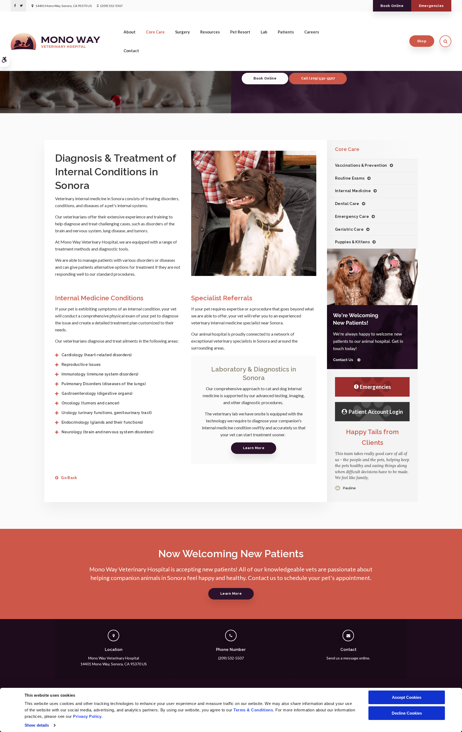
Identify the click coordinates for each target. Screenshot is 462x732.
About (130, 31)
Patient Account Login (375, 411)
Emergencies (431, 6)
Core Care (155, 31)
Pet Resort (240, 31)
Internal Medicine (353, 191)
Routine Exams (350, 178)
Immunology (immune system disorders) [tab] (99, 374)
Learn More (253, 448)
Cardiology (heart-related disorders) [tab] (96, 355)
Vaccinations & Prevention (361, 165)
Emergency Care (352, 216)
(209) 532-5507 (111, 6)
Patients (286, 31)
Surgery (182, 31)
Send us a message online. (348, 658)
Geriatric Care (349, 229)
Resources (210, 31)
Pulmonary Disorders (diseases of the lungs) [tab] (103, 384)
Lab (264, 31)
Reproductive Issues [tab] (81, 364)
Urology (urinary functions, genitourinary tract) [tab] (106, 413)
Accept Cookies (406, 697)
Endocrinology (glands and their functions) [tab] (102, 422)
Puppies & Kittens (352, 242)
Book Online (391, 6)
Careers (311, 31)
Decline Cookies (407, 713)
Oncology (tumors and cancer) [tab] (90, 403)
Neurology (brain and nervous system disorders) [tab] (107, 432)
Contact (131, 50)
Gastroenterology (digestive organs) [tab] (96, 393)
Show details (37, 725)
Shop (421, 41)
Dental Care (347, 204)
